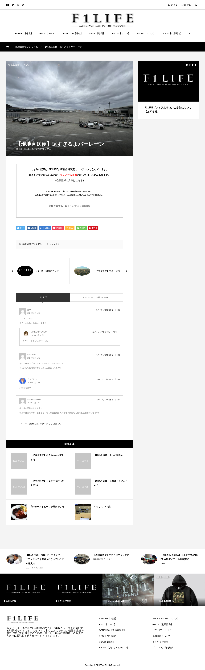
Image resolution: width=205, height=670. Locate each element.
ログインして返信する (104, 310)
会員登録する (56, 205)
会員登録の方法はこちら (69, 180)
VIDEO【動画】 (97, 33)
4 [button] (195, 65)
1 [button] (187, 65)
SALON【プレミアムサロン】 (114, 647)
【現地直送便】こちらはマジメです (111, 555)
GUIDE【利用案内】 (172, 33)
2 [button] (190, 65)
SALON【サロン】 (120, 33)
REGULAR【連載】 (73, 33)
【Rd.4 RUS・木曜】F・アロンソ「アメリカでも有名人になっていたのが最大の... (45, 559)
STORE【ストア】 (146, 33)
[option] (168, 90)
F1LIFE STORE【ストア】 (166, 618)
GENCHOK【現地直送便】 (112, 630)
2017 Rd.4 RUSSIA (34, 568)
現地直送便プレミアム (19, 64)
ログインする (78, 205)
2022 (162, 564)
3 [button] (192, 65)
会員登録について (161, 636)
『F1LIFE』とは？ (161, 630)
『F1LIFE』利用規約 (162, 647)
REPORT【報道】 (24, 33)
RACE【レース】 (48, 33)
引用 (118, 310)
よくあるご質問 (160, 642)
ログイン (44, 424)
